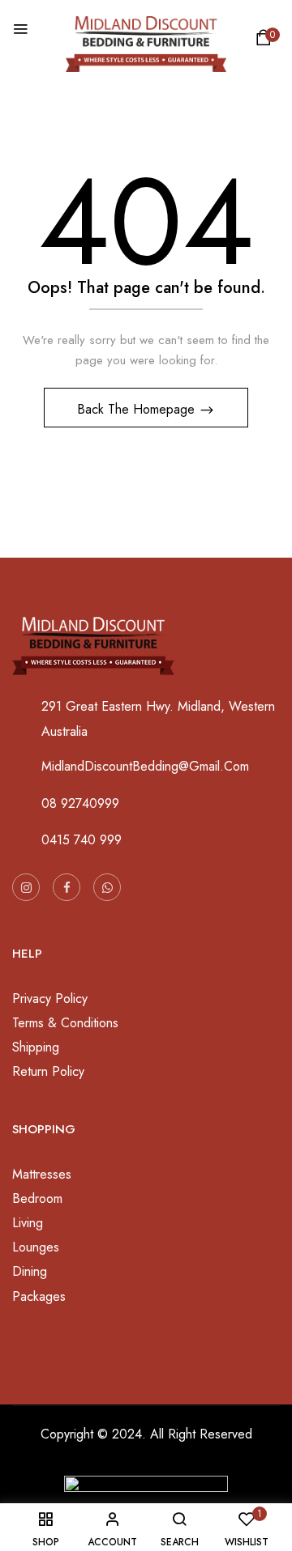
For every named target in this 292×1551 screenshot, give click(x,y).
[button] (266, 41)
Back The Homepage (138, 409)
